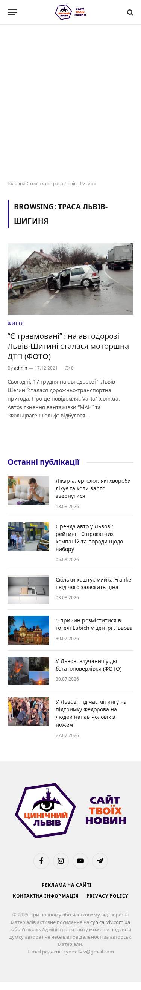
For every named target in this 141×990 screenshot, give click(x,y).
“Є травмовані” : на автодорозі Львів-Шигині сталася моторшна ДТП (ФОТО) (68, 346)
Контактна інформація (46, 896)
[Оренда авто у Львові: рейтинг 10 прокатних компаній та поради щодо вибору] (28, 536)
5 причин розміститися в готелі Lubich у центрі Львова (94, 624)
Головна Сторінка (27, 183)
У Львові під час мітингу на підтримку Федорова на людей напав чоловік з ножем (91, 713)
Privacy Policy (107, 896)
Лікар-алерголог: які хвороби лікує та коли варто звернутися (93, 488)
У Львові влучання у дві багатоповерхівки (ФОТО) (88, 664)
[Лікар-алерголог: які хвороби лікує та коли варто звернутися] (28, 490)
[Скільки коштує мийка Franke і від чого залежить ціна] (28, 589)
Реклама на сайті (67, 885)
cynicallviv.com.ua (110, 922)
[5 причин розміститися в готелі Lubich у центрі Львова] (28, 630)
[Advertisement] (70, 102)
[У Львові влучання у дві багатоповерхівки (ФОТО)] (28, 671)
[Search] (129, 12)
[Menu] (12, 12)
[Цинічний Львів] (70, 12)
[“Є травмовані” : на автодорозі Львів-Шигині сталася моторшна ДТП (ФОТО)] (70, 278)
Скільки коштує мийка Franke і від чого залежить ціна (93, 583)
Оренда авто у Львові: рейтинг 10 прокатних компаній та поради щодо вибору (89, 538)
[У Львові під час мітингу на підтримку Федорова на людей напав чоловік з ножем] (28, 711)
